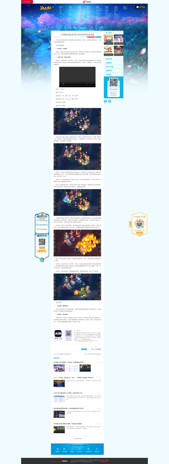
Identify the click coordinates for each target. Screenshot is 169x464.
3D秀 (79, 21)
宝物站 (79, 18)
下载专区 (70, 6)
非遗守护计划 (98, 10)
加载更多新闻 (78, 438)
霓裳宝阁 (79, 13)
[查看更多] (139, 232)
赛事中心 (88, 6)
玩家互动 (116, 6)
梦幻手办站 (98, 21)
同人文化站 (98, 19)
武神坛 (88, 8)
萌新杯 (88, 15)
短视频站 (116, 18)
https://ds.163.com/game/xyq (83, 340)
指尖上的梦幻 (98, 8)
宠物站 (79, 16)
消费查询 (107, 10)
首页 (53, 6)
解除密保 (107, 13)
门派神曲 (97, 15)
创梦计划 (116, 10)
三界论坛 (116, 15)
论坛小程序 (116, 16)
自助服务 (107, 6)
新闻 (60, 8)
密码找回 (107, 11)
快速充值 (107, 8)
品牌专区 (97, 6)
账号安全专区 (107, 15)
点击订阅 (98, 36)
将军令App (71, 15)
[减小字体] (83, 37)
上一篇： (62, 354)
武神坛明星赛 (89, 21)
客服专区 (125, 8)
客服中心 (125, 6)
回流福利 (107, 18)
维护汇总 (61, 13)
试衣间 (79, 11)
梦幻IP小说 (98, 16)
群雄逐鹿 (88, 16)
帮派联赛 (88, 11)
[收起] (42, 259)
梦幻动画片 (98, 18)
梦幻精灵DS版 (107, 16)
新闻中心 (61, 6)
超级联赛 (88, 13)
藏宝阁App (71, 13)
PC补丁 (70, 11)
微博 (115, 13)
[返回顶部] (105, 101)
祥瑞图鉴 (79, 19)
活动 (60, 11)
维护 (60, 10)
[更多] (121, 32)
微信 (115, 11)
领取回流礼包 (91, 36)
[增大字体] (85, 37)
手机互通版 (71, 10)
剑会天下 (88, 10)
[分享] (109, 101)
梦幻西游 (45, 8)
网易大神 (116, 8)
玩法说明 (79, 8)
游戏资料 (79, 6)
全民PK (88, 18)
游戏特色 (79, 10)
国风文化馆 (98, 13)
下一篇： (92, 354)
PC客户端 (70, 8)
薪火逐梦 (97, 11)
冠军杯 (88, 19)
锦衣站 (79, 15)
